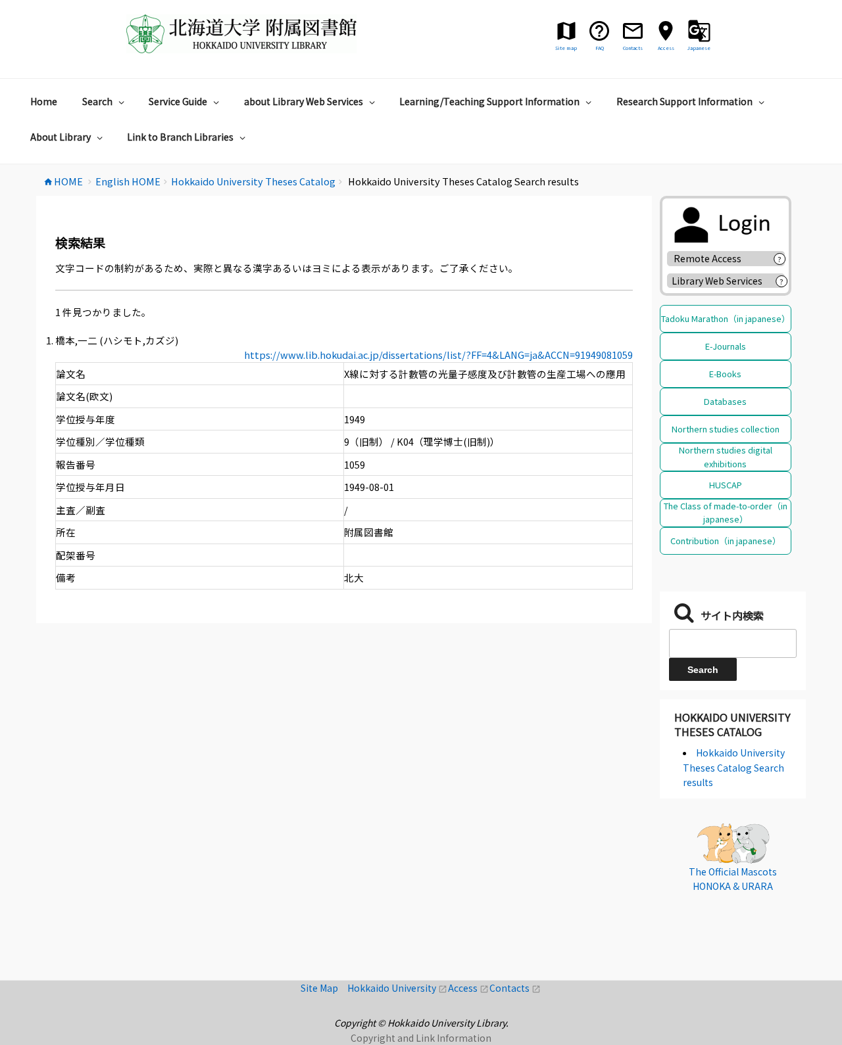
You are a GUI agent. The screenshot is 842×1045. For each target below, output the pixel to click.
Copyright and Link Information (421, 1037)
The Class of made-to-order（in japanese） (725, 512)
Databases (725, 401)
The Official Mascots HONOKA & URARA (733, 879)
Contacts (515, 987)
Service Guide (178, 101)
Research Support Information (684, 101)
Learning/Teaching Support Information (489, 101)
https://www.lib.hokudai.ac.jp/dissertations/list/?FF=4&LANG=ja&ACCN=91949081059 (438, 354)
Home (43, 101)
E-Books (725, 373)
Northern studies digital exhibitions (725, 456)
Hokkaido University (397, 987)
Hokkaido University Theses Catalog (732, 724)
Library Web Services (717, 280)
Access (468, 987)
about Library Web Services (303, 101)
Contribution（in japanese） (725, 540)
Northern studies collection (726, 429)
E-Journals (725, 346)
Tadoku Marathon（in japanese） (725, 318)
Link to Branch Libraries (180, 136)
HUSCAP (725, 484)
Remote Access (712, 258)
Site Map (324, 987)
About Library (60, 136)
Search (97, 101)
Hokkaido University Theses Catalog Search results (734, 767)
